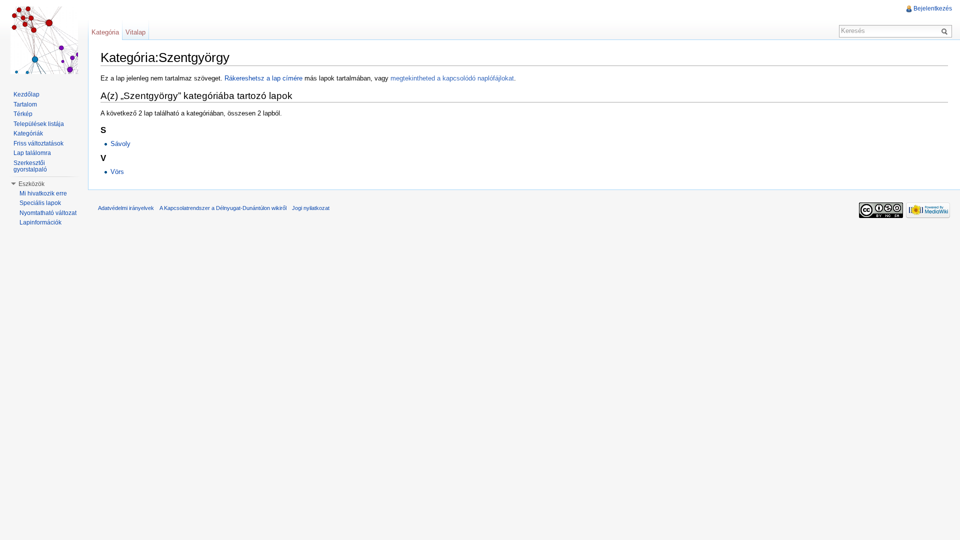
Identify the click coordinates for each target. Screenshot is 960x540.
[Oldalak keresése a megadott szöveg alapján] (946, 31)
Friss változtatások (39, 143)
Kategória (105, 32)
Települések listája (39, 124)
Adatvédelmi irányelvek (126, 208)
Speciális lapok (40, 203)
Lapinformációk (41, 222)
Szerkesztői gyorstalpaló (30, 167)
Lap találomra (32, 153)
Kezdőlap (27, 94)
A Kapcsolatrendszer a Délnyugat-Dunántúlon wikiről (223, 208)
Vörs (117, 172)
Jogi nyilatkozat (311, 208)
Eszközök (31, 184)
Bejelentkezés (933, 8)
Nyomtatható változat (48, 213)
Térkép (23, 114)
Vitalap (136, 32)
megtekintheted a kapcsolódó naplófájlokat (452, 78)
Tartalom (25, 104)
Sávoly (120, 144)
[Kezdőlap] (44, 40)
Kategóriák (28, 133)
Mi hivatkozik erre (43, 193)
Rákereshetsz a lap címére (263, 78)
